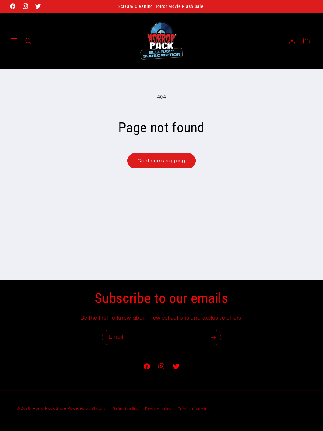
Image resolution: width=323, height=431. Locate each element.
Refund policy (125, 408)
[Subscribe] (213, 337)
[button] (14, 41)
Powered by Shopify (87, 408)
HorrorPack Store (49, 408)
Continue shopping (162, 160)
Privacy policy (158, 408)
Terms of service (194, 408)
